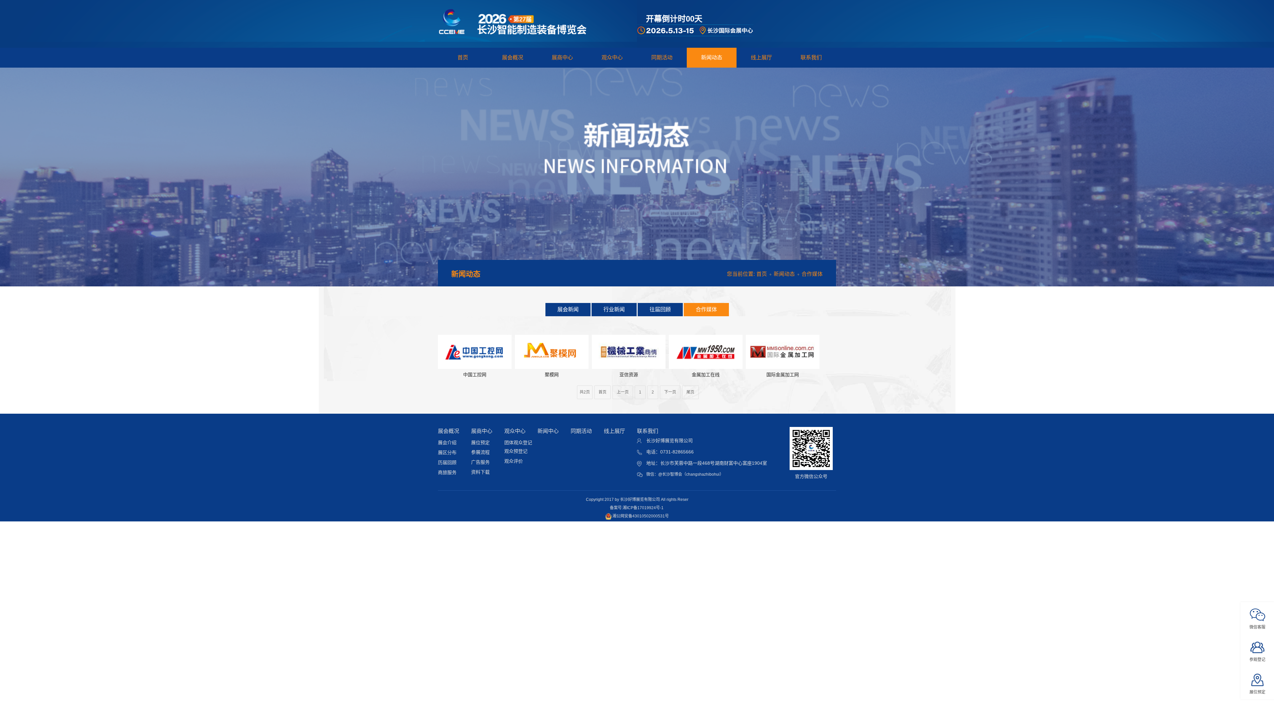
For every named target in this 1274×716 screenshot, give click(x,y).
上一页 (623, 392)
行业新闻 (614, 309)
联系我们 (811, 57)
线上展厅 (761, 57)
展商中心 (562, 57)
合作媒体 (706, 309)
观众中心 (612, 57)
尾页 (690, 392)
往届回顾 (660, 309)
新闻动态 (711, 57)
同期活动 (661, 57)
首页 (463, 57)
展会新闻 (568, 309)
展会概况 (512, 57)
